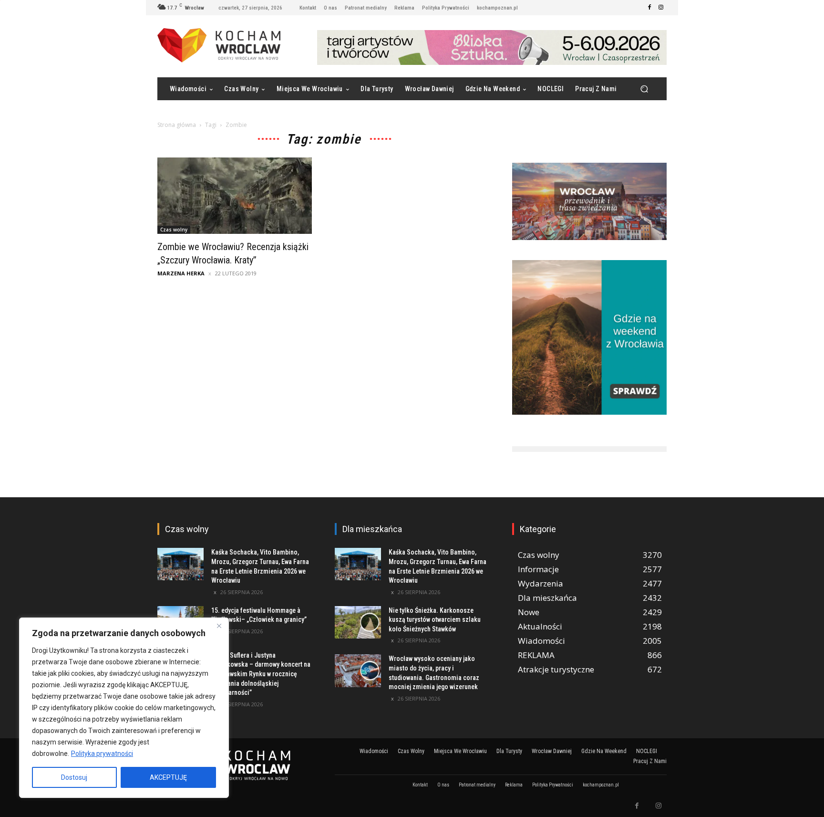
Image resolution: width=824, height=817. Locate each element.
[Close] (219, 625)
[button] (644, 89)
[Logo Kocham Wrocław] (234, 765)
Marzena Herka (181, 273)
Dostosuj (74, 777)
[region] (124, 708)
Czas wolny (173, 229)
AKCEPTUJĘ (168, 777)
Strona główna (176, 125)
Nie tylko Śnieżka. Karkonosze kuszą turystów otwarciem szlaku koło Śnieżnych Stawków (435, 620)
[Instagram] (661, 7)
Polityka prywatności (102, 753)
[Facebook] (649, 7)
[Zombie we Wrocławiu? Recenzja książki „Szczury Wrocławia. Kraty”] (234, 195)
